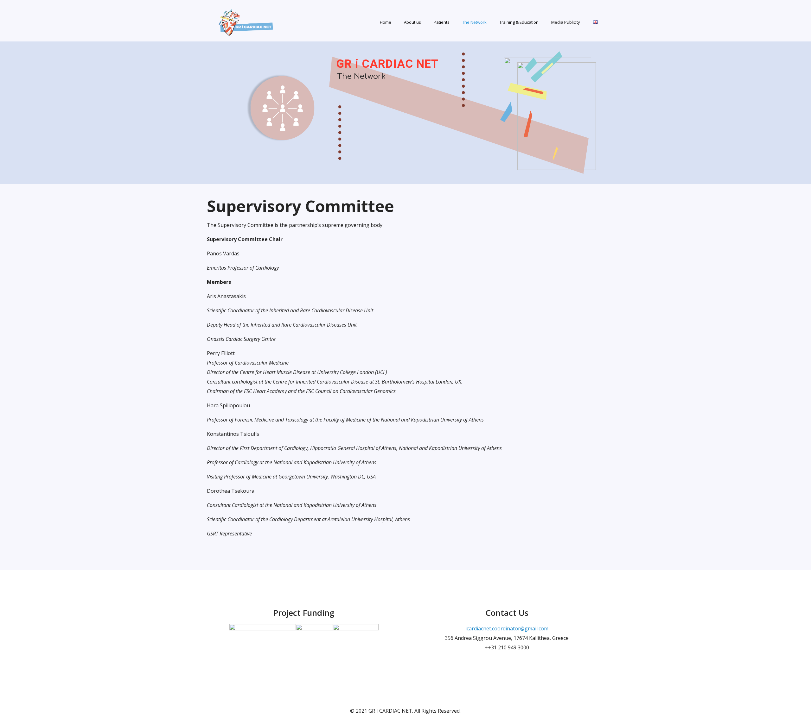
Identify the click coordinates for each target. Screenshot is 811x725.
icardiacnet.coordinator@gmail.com (506, 628)
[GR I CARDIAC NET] (246, 20)
